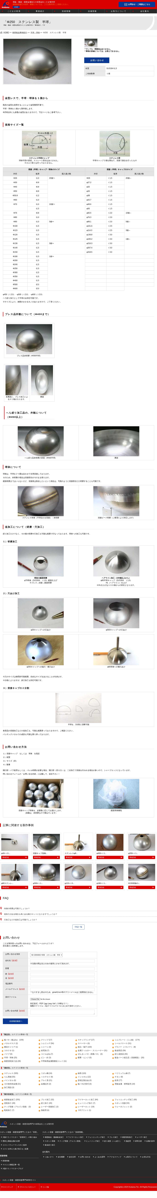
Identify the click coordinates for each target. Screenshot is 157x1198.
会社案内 (144, 11)
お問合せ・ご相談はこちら (139, 4)
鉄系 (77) (118, 1080)
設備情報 (92, 11)
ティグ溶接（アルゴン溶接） (70, 1141)
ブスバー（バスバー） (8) (125, 1047)
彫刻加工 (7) (9, 1110)
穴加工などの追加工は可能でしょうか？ (20, 920)
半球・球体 (35, 33)
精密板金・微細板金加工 (54, 1137)
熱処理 (128, 1141)
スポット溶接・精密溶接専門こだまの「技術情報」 (63, 1132)
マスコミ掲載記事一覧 (11, 1165)
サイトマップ (8, 1187)
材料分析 (138, 1141)
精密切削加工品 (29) (12, 1061)
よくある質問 (100, 1157)
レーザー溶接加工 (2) (49, 1107)
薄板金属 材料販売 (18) (125, 1084)
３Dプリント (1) (84, 1110)
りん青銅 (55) (9, 1077)
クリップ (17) (46, 1040)
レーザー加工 (142, 1137)
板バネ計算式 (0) (84, 1084)
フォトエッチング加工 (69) (126, 1100)
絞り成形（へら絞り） (112, 1141)
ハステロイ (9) (47, 1077)
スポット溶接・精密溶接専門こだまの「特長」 (19, 1132)
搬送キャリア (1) (11, 1047)
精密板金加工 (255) (12, 1100)
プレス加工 (113, 1137)
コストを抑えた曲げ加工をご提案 (15, 1149)
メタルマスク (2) (11, 1043)
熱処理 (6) (45, 1110)
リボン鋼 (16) (46, 1073)
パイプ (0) (8, 1054)
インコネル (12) (84, 1077)
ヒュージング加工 (93, 1141)
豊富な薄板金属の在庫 (11, 1141)
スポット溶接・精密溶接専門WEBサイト (19, 1180)
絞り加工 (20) (46, 1103)
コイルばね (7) (47, 1054)
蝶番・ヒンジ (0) (84, 1058)
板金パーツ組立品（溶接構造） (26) (129, 1058)
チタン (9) (119, 1077)
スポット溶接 (50, 1141)
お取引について (118, 11)
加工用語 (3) (9, 1087)
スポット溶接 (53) (122, 1103)
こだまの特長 (14, 11)
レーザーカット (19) (86, 1107)
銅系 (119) (82, 1073)
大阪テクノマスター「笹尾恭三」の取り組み (20, 1137)
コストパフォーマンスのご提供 (15, 1145)
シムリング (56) (47, 1043)
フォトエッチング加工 (96, 1137)
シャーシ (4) (46, 1047)
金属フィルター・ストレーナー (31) (92, 1050)
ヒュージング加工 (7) (86, 1103)
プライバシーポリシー (28, 1187)
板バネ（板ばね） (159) (14, 1040)
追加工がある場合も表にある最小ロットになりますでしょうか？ (30, 914)
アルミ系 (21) (46, 1080)
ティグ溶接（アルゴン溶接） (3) (17, 1107)
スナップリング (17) (86, 1040)
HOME (16, 7)
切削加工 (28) (9, 1103)
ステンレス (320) (11, 1073)
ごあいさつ (49, 1157)
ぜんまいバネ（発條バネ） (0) (90, 1054)
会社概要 (61, 1157)
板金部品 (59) (120, 1050)
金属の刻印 (150, 1141)
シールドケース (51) (123, 1043)
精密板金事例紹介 (19, 33)
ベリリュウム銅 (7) (122, 1073)
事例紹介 (40, 11)
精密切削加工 (127, 1137)
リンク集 (45, 1187)
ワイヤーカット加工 (76, 1137)
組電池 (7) (45, 1050)
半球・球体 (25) (10, 1058)
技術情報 (66, 11)
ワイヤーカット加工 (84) (88, 1100)
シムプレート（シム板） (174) (127, 1040)
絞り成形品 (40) (121, 1054)
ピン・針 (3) (46, 1058)
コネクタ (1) (9, 1050)
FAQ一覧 (78, 927)
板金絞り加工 (50, 1145)
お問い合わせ (85, 1157)
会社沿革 (72, 1157)
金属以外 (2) (46, 1084)
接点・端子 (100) (85, 1047)
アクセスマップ (115, 1157)
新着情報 (6, 1161)
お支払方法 (146, 1157)
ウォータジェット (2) (123, 1107)
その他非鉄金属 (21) (12, 1084)
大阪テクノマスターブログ (13, 1168)
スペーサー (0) (84, 1043)
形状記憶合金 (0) (84, 1080)
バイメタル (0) (10, 1080)
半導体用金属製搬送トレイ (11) (54, 1061)
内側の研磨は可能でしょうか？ (17, 908)
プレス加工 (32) (47, 1100)
